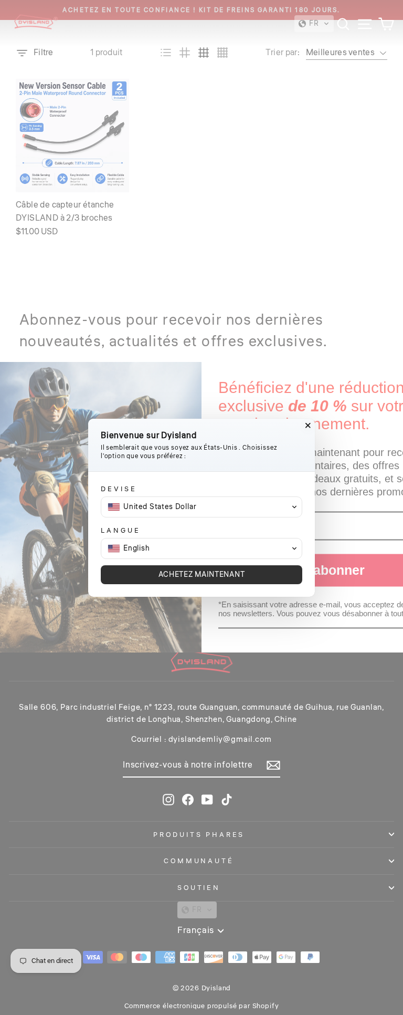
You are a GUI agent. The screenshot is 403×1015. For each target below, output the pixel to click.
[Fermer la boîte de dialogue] (308, 425)
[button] (201, 506)
